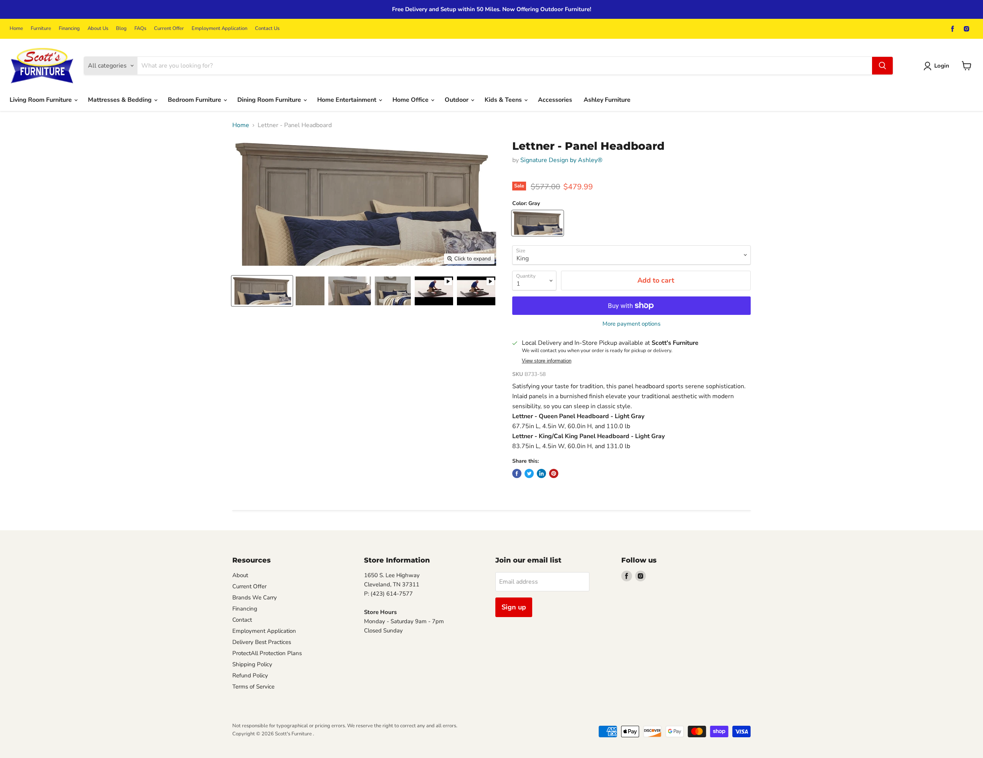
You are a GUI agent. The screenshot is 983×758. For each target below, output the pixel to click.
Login (941, 66)
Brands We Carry (254, 597)
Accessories (555, 100)
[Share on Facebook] (516, 473)
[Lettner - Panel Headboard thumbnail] (262, 291)
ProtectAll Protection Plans (267, 653)
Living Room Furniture (41, 100)
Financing (69, 28)
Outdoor (457, 100)
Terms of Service (253, 686)
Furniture (41, 28)
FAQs (140, 28)
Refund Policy (250, 675)
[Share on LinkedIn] (541, 473)
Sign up (513, 607)
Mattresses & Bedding (120, 100)
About (240, 575)
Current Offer (169, 28)
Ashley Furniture (607, 100)
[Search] (882, 65)
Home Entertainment (347, 100)
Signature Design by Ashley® (561, 160)
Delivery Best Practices (261, 642)
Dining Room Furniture (270, 100)
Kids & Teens (504, 100)
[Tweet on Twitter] (529, 473)
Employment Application (219, 28)
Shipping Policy (252, 664)
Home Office (411, 100)
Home (16, 28)
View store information (546, 361)
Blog (121, 28)
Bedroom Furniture (195, 100)
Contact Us (267, 28)
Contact (242, 620)
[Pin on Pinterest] (553, 473)
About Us (98, 28)
